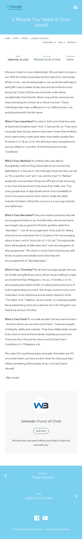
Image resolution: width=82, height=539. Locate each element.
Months (71, 42)
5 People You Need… (40, 38)
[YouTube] (45, 518)
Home (7, 38)
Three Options (43, 477)
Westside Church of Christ (47, 60)
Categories (48, 42)
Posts (15, 38)
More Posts (41, 431)
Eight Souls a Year (39, 498)
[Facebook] (36, 518)
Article (24, 38)
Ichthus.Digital (62, 529)
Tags (60, 42)
